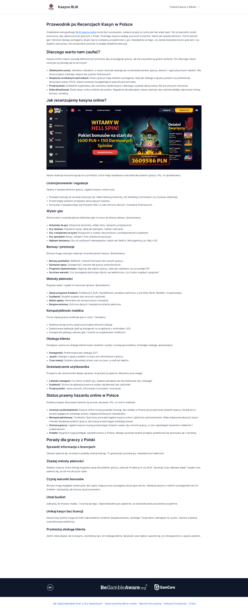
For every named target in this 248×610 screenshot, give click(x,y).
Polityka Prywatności (175, 603)
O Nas (192, 603)
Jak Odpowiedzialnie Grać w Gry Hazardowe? (77, 603)
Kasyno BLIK (68, 7)
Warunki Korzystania (150, 603)
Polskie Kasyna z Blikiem (183, 7)
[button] (197, 7)
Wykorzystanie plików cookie (121, 603)
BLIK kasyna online (86, 32)
